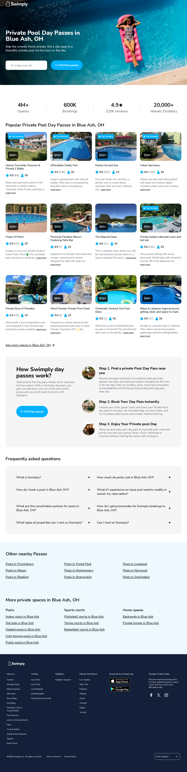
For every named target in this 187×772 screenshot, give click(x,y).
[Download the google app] (119, 689)
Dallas (82, 707)
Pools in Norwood (135, 570)
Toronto (83, 712)
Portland (83, 689)
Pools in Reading (17, 577)
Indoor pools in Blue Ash (22, 617)
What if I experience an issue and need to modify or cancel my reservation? (132, 492)
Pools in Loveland (135, 564)
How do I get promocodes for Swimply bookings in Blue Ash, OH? (131, 508)
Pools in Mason (16, 570)
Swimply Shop (13, 684)
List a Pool (35, 679)
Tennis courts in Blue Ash (81, 623)
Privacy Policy (70, 756)
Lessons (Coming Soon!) (17, 720)
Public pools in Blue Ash (22, 642)
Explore (10, 738)
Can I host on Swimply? (113, 523)
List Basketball (37, 693)
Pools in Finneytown (20, 564)
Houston (83, 703)
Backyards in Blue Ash (138, 617)
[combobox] (26, 65)
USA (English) (162, 756)
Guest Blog (12, 698)
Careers (10, 679)
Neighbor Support (63, 679)
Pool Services (13, 715)
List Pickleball (37, 689)
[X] (158, 695)
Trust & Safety (13, 729)
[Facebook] (151, 695)
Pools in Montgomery (79, 570)
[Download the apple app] (119, 681)
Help (9, 724)
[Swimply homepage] (93, 4)
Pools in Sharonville (78, 577)
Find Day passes (68, 65)
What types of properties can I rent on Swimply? (49, 523)
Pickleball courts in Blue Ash (84, 617)
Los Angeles (85, 679)
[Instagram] (166, 695)
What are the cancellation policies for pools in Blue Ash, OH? (47, 508)
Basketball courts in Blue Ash (84, 629)
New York (84, 684)
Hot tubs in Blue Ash (20, 623)
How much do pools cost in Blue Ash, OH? (125, 477)
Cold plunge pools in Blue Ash (26, 636)
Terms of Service (53, 756)
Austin (82, 698)
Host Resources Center (41, 698)
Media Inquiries (13, 689)
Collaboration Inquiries (16, 734)
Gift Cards (11, 693)
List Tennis (35, 684)
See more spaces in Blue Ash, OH (28, 345)
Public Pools (12, 743)
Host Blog (11, 703)
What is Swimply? (28, 477)
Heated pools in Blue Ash (23, 629)
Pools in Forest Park (77, 564)
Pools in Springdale (136, 577)
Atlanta (83, 693)
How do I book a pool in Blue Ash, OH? (42, 490)
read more (11, 192)
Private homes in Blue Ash (141, 623)
